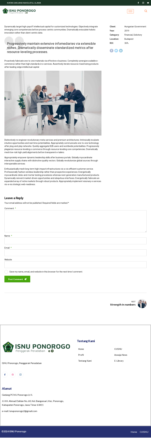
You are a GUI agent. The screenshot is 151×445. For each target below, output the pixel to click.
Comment (10, 208)
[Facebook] (138, 3)
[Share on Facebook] (111, 51)
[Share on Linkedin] (121, 51)
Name (8, 236)
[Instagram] (143, 3)
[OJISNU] (13, 375)
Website (8, 259)
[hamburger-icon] (130, 11)
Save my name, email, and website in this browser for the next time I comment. (46, 272)
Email (8, 248)
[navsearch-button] (146, 11)
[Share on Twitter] (116, 51)
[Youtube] (148, 3)
